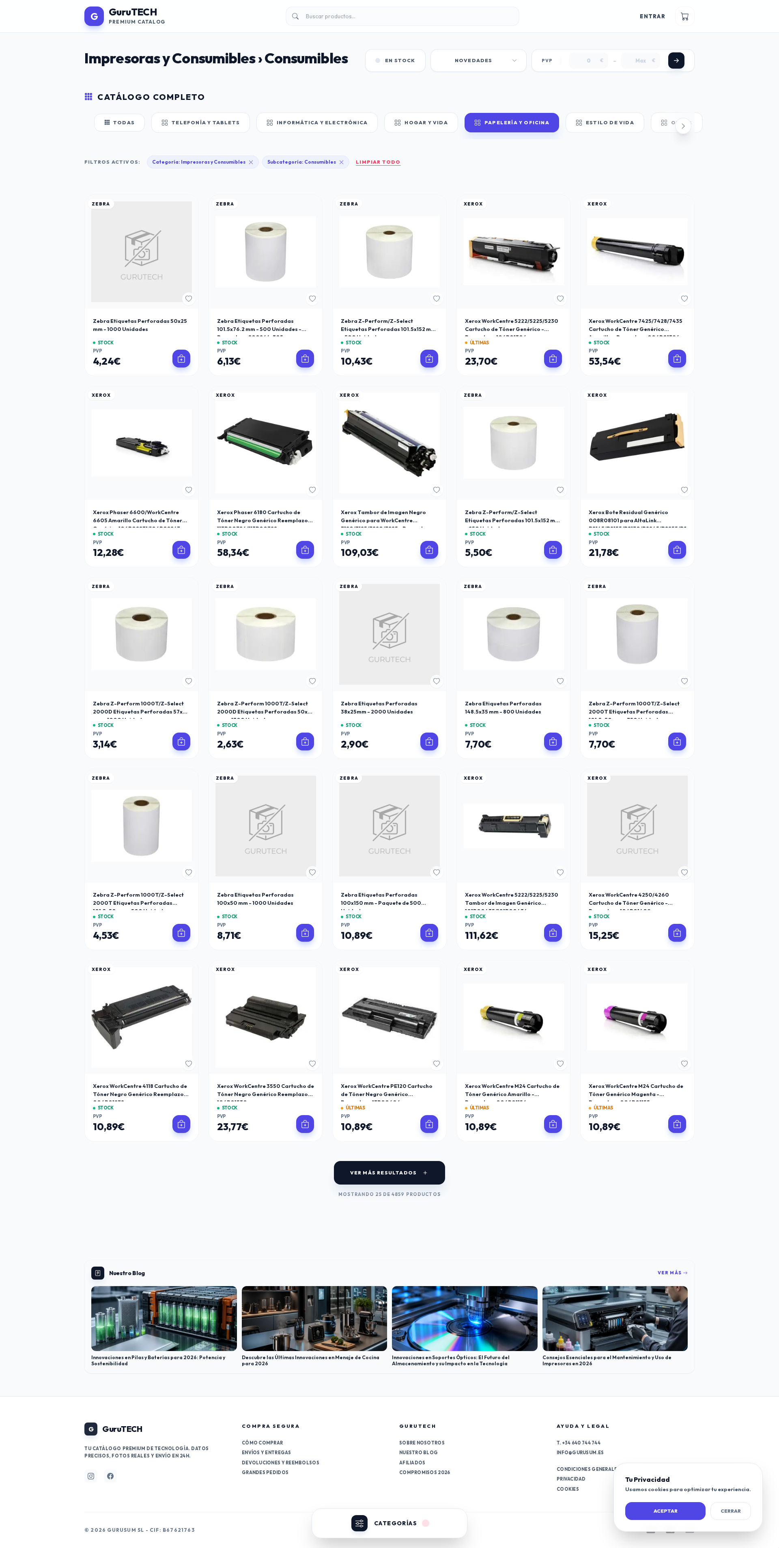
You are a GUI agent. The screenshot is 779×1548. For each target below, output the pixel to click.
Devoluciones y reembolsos (280, 1463)
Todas (124, 122)
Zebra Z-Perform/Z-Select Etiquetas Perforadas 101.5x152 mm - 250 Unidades (512, 520)
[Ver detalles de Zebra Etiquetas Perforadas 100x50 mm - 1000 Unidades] (305, 933)
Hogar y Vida (426, 122)
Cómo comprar (262, 1443)
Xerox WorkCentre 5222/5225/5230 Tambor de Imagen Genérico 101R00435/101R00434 (511, 902)
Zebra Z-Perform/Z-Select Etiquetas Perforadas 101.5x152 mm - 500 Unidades (388, 329)
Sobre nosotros (422, 1443)
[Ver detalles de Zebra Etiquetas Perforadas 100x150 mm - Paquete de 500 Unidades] (429, 933)
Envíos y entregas (266, 1452)
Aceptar (666, 1511)
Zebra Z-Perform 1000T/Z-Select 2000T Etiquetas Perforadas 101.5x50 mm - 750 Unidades (634, 711)
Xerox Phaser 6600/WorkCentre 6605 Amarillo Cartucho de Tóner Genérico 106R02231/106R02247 (137, 520)
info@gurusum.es (580, 1452)
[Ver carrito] (685, 16)
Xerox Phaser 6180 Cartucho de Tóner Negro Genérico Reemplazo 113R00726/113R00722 (262, 520)
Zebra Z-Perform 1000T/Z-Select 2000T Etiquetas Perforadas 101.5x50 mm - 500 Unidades (138, 902)
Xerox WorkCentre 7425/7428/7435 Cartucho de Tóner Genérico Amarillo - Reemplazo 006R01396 (635, 329)
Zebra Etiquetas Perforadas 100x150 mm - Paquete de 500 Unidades (381, 902)
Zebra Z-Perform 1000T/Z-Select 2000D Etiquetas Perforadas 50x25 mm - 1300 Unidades (265, 711)
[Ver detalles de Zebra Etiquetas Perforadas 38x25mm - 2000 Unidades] (429, 741)
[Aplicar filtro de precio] (676, 60)
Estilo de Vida (610, 122)
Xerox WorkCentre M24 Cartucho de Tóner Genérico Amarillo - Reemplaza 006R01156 (512, 1094)
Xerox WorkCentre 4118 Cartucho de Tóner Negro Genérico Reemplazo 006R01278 (140, 1094)
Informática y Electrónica (322, 122)
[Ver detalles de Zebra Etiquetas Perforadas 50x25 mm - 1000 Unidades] (181, 359)
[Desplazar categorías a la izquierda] (96, 126)
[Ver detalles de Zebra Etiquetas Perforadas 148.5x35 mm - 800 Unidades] (553, 741)
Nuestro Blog (418, 1452)
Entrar (652, 16)
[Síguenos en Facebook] (110, 1476)
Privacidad (571, 1479)
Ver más (670, 1273)
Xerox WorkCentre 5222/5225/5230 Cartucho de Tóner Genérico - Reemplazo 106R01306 (511, 329)
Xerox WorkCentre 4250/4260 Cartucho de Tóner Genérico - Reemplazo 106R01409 (629, 902)
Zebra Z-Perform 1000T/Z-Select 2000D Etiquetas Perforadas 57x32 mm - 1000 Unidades (141, 711)
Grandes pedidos (265, 1472)
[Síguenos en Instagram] (90, 1476)
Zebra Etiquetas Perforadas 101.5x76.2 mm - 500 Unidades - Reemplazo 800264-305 (259, 329)
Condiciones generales (588, 1469)
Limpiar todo (378, 162)
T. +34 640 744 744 (578, 1443)
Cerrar (731, 1511)
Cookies (568, 1489)
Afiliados (412, 1463)
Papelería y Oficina (516, 122)
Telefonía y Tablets (206, 122)
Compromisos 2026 (424, 1472)
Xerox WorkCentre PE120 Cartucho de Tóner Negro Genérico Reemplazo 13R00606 (387, 1094)
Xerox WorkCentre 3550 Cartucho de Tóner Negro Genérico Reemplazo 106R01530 (265, 1094)
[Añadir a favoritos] (188, 298)
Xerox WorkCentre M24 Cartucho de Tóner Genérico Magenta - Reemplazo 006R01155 (636, 1094)
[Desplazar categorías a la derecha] (683, 126)
